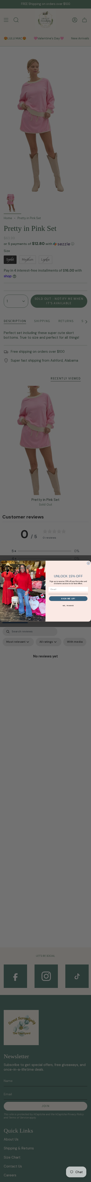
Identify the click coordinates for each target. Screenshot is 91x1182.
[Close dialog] (88, 563)
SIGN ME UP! (68, 598)
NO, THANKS (68, 605)
